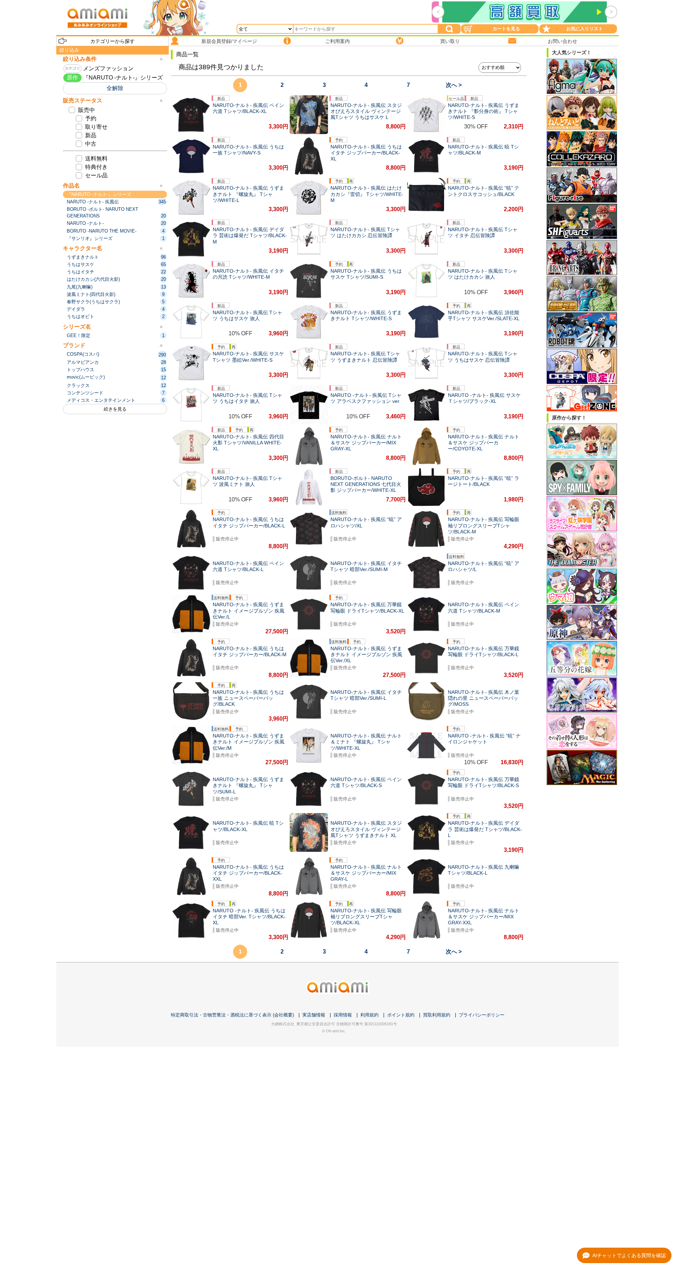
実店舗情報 (313, 1015)
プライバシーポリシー (481, 1015)
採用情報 (343, 1015)
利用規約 (369, 1015)
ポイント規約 (400, 1015)
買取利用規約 (436, 1015)
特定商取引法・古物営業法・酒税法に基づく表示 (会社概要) (232, 1015)
